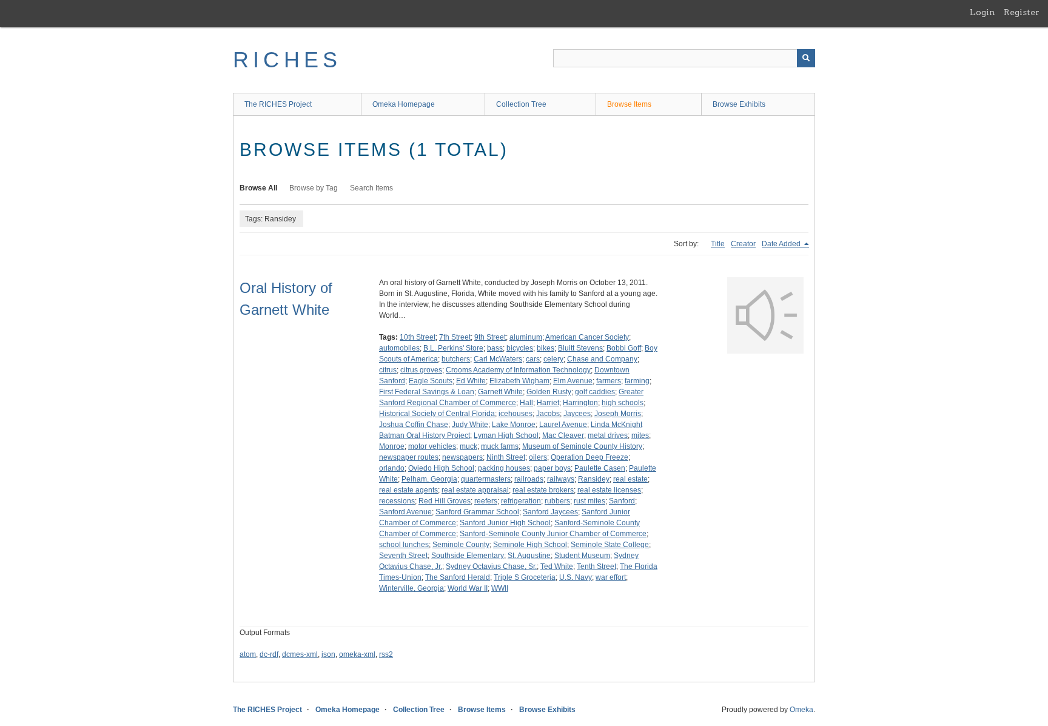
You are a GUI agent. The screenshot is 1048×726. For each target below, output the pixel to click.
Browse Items (629, 104)
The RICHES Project (278, 104)
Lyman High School (506, 435)
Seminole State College (610, 544)
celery (553, 359)
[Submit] (806, 58)
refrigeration (521, 501)
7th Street (455, 337)
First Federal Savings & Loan (426, 392)
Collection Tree (521, 104)
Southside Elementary (467, 555)
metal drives (608, 435)
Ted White (556, 566)
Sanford (622, 501)
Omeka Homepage (403, 104)
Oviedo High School (441, 468)
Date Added (782, 244)
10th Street (417, 337)
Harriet (548, 402)
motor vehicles (432, 446)
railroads (528, 479)
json (328, 654)
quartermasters (486, 479)
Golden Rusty (548, 392)
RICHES (287, 59)
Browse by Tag (313, 188)
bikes (545, 348)
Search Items (371, 188)
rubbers (557, 501)
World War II (468, 588)
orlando (392, 468)
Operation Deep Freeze (589, 457)
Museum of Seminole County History (582, 446)
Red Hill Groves (444, 501)
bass (495, 348)
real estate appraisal (475, 490)
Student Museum (582, 555)
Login (982, 12)
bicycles (519, 348)
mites (640, 435)
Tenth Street (596, 566)
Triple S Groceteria (525, 577)
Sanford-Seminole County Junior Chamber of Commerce (553, 533)
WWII (499, 588)
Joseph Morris (617, 413)
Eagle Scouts (430, 381)
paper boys (552, 468)
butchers (456, 359)
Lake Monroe (514, 424)
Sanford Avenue (405, 512)
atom (248, 654)
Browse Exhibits (739, 104)
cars (533, 359)
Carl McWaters (498, 359)
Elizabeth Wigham (519, 381)
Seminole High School (530, 544)
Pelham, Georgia (429, 479)
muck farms (500, 446)
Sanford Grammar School (477, 512)
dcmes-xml (300, 654)
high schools (622, 402)
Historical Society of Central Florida (437, 413)
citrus (388, 370)
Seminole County (460, 544)
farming (637, 381)
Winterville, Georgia (411, 588)
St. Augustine (529, 555)
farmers (608, 381)
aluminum (525, 337)
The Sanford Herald (457, 577)
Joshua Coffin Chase (413, 424)
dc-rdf (269, 654)
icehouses (515, 413)
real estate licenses (609, 490)
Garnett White (500, 392)
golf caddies (595, 392)
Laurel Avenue (563, 424)
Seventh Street (403, 555)
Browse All (258, 188)
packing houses (504, 468)
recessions (397, 501)
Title (718, 244)
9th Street (490, 337)
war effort (611, 577)
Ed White (471, 381)
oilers (538, 457)
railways (560, 479)
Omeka (801, 709)
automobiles (399, 348)
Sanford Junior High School (505, 523)
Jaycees (577, 413)
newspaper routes (408, 457)
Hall (526, 402)
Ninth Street (505, 457)
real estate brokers (543, 490)
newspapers (462, 457)
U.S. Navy (575, 577)
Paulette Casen (599, 468)
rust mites (589, 501)
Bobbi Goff (623, 348)
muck (468, 446)
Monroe (392, 446)
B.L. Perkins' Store (453, 348)
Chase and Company (602, 359)
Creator (743, 244)
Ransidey (594, 479)
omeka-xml (357, 654)
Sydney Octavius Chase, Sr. (491, 566)
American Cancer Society (587, 337)
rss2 (386, 654)
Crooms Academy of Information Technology (518, 370)
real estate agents (408, 490)
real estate (630, 479)
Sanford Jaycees (550, 512)
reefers (485, 501)
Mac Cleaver (563, 435)
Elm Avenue (573, 381)
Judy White (470, 424)
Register (1022, 12)
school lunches (404, 544)
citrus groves (421, 370)
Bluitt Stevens (580, 348)
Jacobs (548, 413)
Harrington (580, 402)
